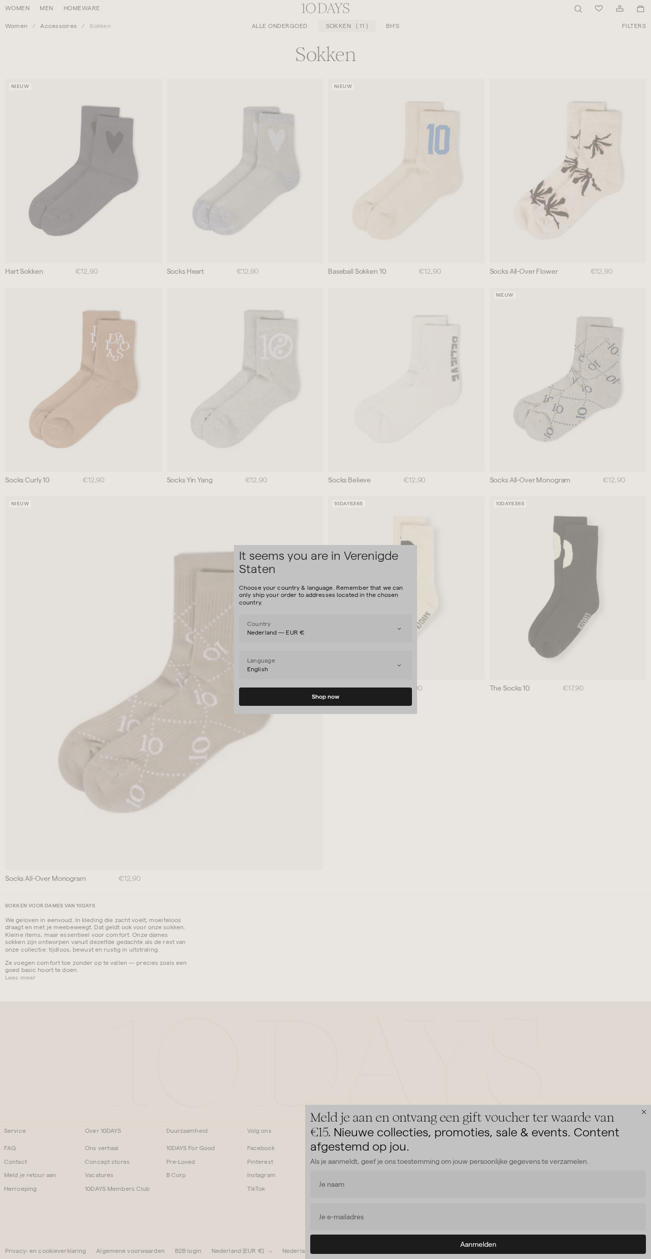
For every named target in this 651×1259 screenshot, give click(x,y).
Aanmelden (478, 1244)
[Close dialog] (644, 1112)
